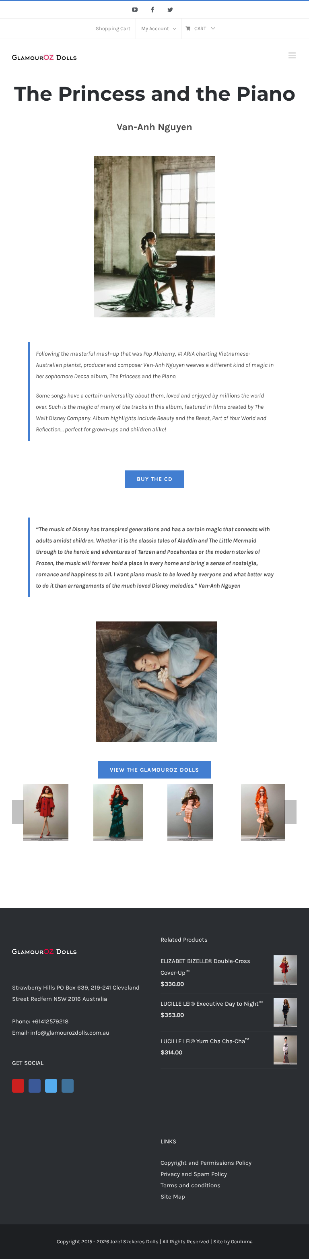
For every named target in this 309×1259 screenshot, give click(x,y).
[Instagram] (68, 1086)
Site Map (173, 1196)
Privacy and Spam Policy (194, 1174)
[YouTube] (18, 1086)
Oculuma (242, 1241)
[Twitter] (51, 1086)
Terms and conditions (190, 1185)
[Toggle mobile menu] (292, 55)
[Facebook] (35, 1086)
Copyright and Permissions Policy (206, 1162)
